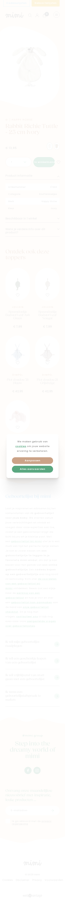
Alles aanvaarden (32, 469)
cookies (20, 446)
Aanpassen (32, 461)
